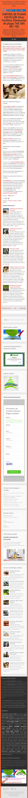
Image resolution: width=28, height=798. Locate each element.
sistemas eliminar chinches (18, 742)
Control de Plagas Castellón (12, 75)
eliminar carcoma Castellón (17, 728)
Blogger (17, 794)
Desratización (5, 726)
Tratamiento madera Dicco (14, 745)
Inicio (15, 308)
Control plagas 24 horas (17, 720)
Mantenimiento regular (6, 737)
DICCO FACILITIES (13, 68)
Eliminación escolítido (14, 248)
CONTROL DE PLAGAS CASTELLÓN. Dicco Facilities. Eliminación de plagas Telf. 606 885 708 (14, 20)
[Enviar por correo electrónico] (4, 198)
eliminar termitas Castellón (8, 732)
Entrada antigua (22, 308)
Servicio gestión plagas (9, 742)
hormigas (9, 123)
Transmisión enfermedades (20, 743)
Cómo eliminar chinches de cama (18, 715)
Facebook (11, 195)
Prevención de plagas (11, 49)
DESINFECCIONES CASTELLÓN (16, 611)
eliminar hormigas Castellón (14, 729)
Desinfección (6, 723)
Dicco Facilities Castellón (9, 106)
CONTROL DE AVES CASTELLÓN (17, 581)
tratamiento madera (5, 745)
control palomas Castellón (9, 720)
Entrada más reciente (6, 308)
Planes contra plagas (9, 740)
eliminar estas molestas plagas (10, 77)
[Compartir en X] (7, 198)
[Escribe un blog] (5, 198)
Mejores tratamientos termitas (16, 737)
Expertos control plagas (9, 734)
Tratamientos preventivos (7, 754)
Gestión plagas (11, 735)
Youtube (14, 788)
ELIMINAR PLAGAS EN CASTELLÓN (17, 267)
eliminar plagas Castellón (8, 48)
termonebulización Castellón (10, 743)
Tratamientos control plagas (20, 749)
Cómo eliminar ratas (18, 717)
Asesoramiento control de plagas (9, 713)
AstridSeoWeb (16, 795)
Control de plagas (8, 718)
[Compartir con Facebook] (8, 198)
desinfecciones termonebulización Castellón (16, 724)
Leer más (16, 225)
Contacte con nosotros (8, 138)
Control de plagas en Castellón (10, 154)
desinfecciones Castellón (13, 723)
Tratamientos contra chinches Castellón (13, 748)
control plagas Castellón (9, 46)
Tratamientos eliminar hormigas (13, 752)
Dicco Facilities (18, 46)
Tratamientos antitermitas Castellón (13, 746)
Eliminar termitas (23, 731)
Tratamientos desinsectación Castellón (11, 751)
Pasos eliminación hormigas (16, 738)
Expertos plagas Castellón (18, 734)
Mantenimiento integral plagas (20, 735)
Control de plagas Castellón (17, 162)
